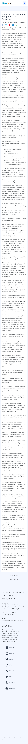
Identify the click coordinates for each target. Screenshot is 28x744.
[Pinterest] (9, 25)
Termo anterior (14, 575)
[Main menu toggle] (24, 3)
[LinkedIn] (13, 25)
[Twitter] (6, 25)
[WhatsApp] (16, 25)
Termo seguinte (14, 579)
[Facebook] (2, 25)
